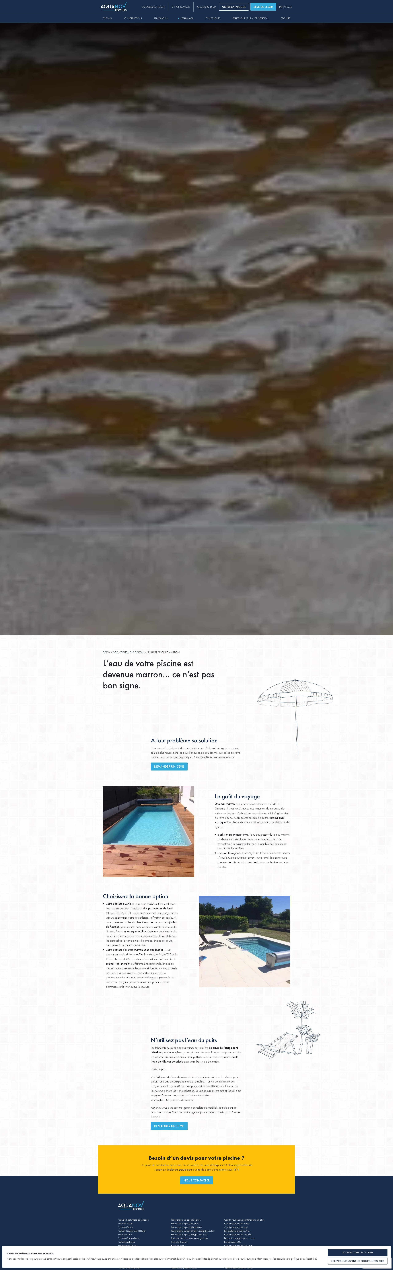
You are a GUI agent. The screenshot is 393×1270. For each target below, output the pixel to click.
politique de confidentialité (303, 1258)
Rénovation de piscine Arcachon (239, 1238)
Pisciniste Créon (125, 1234)
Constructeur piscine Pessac (236, 1223)
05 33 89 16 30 (208, 6)
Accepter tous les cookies (357, 1252)
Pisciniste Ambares (126, 1241)
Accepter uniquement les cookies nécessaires (357, 1261)
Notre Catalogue (234, 7)
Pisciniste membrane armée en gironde (189, 1238)
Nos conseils (182, 6)
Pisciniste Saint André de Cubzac (133, 1219)
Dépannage (187, 18)
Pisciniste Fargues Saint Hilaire (131, 1230)
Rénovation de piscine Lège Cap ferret (189, 1234)
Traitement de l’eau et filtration (250, 18)
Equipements (213, 18)
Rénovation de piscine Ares (236, 1230)
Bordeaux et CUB (232, 1241)
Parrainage (285, 6)
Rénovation (161, 18)
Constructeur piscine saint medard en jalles (244, 1219)
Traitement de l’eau (132, 652)
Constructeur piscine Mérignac (238, 1245)
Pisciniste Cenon (125, 1227)
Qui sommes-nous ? (153, 6)
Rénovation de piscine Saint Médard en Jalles (192, 1230)
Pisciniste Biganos (179, 1241)
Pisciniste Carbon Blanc (129, 1238)
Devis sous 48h (263, 7)
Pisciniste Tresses (125, 1223)
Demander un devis (169, 767)
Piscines (107, 18)
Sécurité (285, 18)
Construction (133, 18)
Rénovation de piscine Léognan (186, 1219)
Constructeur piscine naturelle (237, 1234)
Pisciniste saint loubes (127, 1245)
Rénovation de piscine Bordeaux (186, 1227)
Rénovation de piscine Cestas (185, 1223)
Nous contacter (196, 1180)
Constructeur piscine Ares (235, 1227)
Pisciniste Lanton (178, 1245)
